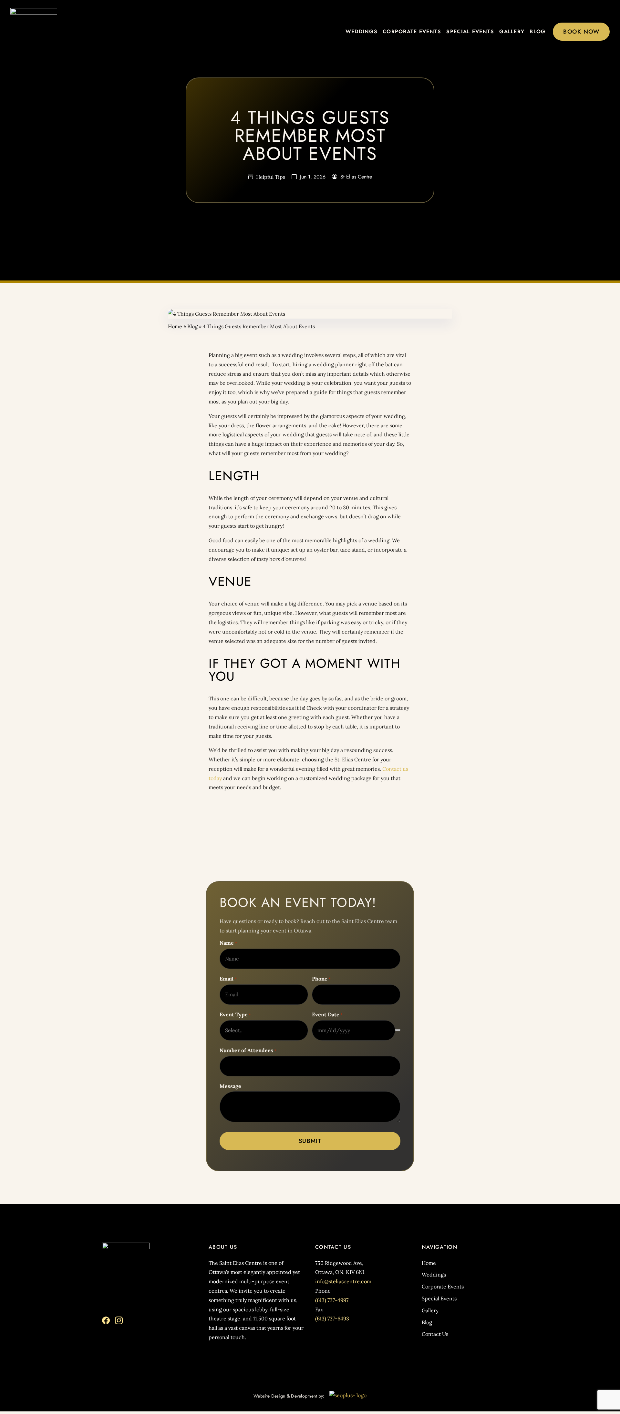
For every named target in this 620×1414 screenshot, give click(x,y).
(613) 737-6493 (332, 1318)
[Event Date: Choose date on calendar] (397, 1031)
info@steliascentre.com (343, 1281)
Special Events (470, 31)
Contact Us (435, 1334)
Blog (537, 31)
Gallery (511, 31)
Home (175, 326)
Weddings (361, 31)
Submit (310, 1141)
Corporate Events (412, 31)
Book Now (581, 31)
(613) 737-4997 (331, 1300)
